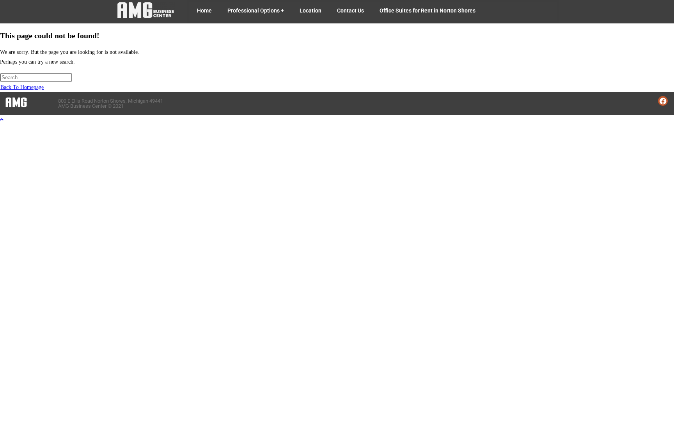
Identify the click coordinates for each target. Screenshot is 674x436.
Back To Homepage (22, 87)
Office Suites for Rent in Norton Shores (427, 10)
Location (310, 10)
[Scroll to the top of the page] (2, 120)
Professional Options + (255, 10)
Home (204, 10)
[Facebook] (663, 101)
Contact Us (350, 10)
